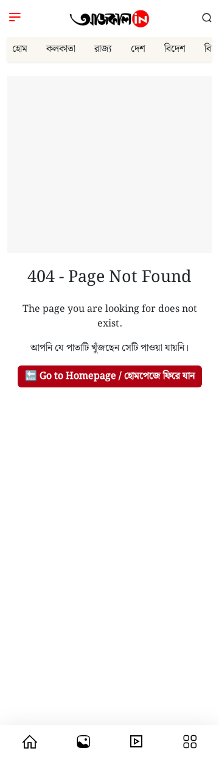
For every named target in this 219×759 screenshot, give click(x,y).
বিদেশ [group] (175, 49)
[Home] (109, 18)
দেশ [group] (138, 49)
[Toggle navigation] (15, 18)
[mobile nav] (29, 742)
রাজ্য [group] (103, 49)
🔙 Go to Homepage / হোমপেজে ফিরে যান (110, 376)
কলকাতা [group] (60, 49)
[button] (207, 19)
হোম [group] (19, 49)
